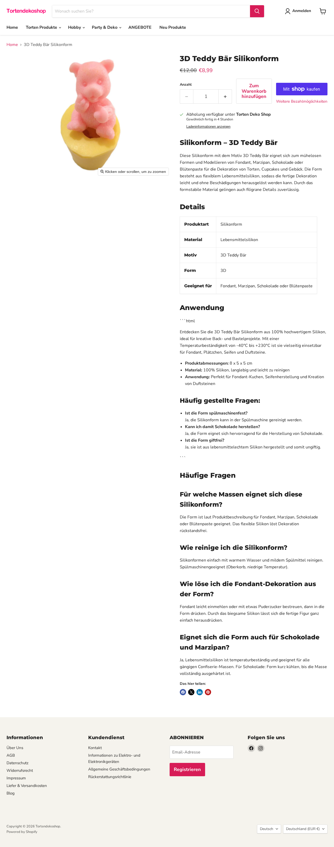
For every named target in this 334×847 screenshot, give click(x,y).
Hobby (75, 27)
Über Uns (15, 747)
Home (12, 27)
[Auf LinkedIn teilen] (199, 692)
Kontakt (95, 747)
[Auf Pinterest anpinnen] (208, 692)
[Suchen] (257, 11)
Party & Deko (105, 27)
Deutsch (266, 828)
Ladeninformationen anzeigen (208, 126)
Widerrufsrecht (20, 770)
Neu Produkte (172, 27)
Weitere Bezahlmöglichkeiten (301, 101)
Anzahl (186, 85)
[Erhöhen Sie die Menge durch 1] (225, 96)
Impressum (16, 778)
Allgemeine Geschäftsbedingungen (119, 769)
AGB (11, 755)
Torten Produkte (42, 27)
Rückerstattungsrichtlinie (109, 776)
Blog (11, 793)
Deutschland (303, 828)
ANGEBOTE (140, 27)
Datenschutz (17, 763)
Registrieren (187, 769)
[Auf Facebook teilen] (183, 692)
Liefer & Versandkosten (27, 785)
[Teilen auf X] (191, 692)
